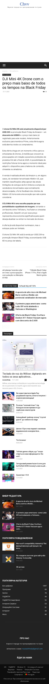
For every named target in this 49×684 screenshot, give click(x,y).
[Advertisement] (24, 36)
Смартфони (19, 675)
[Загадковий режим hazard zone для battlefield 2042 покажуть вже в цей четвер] (8, 466)
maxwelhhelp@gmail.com (32, 649)
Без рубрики (14, 71)
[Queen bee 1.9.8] (8, 478)
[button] (4, 65)
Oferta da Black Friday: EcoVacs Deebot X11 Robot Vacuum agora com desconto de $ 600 (30, 318)
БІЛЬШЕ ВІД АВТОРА (27, 286)
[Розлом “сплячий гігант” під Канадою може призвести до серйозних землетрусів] (8, 408)
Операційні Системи (32, 670)
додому (4, 71)
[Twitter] (10, 97)
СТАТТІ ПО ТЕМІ (10, 286)
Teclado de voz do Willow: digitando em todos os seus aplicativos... (24, 375)
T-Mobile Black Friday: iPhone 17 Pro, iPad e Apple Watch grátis (36, 272)
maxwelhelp (6, 380)
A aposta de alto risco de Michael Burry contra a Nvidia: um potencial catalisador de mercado (31, 295)
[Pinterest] (15, 97)
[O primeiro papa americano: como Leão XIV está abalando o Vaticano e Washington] (8, 306)
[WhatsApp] (21, 97)
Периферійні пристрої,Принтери (18, 672)
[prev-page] (3, 326)
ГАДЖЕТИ (12, 667)
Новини (19, 670)
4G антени (20, 567)
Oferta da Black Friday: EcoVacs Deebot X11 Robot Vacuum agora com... (29, 526)
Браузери (11, 670)
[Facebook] (4, 97)
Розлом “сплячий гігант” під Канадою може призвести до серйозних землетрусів (28, 407)
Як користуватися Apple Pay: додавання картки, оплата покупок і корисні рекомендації (31, 395)
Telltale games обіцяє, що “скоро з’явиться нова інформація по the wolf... (29, 454)
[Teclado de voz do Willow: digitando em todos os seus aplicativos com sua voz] (24, 355)
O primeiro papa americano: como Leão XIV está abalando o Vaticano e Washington (30, 306)
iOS (5, 667)
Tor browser (21, 440)
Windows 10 (21, 667)
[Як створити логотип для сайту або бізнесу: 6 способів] (8, 558)
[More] (26, 97)
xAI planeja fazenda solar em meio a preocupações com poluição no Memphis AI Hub (12, 274)
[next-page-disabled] (7, 326)
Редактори (36, 672)
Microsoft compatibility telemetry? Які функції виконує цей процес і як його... (31, 546)
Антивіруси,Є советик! (35, 667)
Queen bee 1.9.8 (22, 475)
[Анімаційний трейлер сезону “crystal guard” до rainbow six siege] (8, 420)
